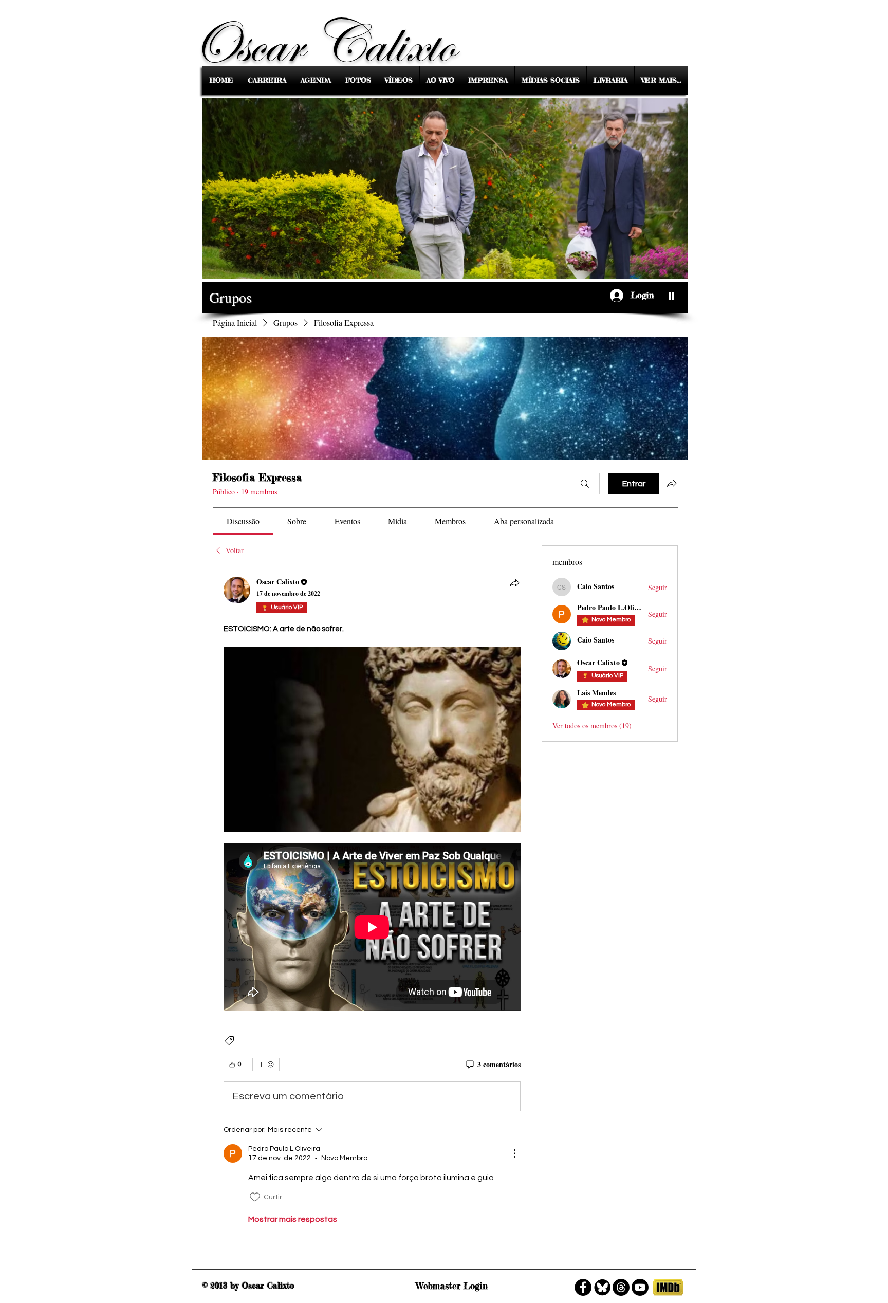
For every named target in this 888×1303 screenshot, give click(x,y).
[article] (372, 901)
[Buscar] (585, 483)
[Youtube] (640, 1287)
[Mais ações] (514, 1153)
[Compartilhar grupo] (671, 483)
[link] (243, 521)
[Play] (671, 295)
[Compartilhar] (514, 583)
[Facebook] (583, 1287)
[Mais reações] (266, 1064)
